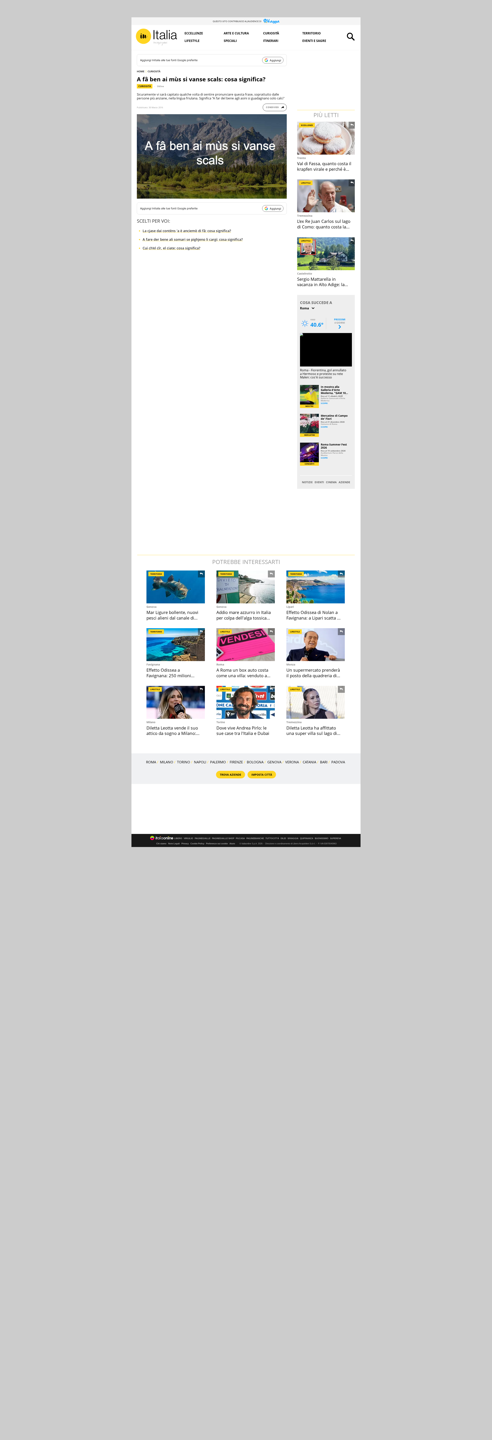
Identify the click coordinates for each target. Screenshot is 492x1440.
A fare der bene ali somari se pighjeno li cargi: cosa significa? (193, 239)
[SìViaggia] (271, 21)
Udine (160, 86)
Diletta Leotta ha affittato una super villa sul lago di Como (311, 733)
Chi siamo (161, 843)
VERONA (292, 762)
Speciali (230, 41)
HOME (140, 71)
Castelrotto (304, 273)
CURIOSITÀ (154, 71)
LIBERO (178, 838)
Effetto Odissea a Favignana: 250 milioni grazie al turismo (168, 675)
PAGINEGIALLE (202, 838)
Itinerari (270, 41)
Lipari (290, 607)
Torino (220, 722)
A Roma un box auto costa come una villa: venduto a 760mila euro (242, 675)
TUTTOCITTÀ (272, 838)
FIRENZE (236, 762)
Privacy (185, 843)
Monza (290, 664)
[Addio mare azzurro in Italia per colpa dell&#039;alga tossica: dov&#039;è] (245, 587)
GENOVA (274, 762)
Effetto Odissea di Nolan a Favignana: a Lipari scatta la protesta (313, 617)
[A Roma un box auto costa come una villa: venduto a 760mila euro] (245, 644)
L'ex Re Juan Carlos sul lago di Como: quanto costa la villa (323, 226)
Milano (150, 722)
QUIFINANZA (306, 838)
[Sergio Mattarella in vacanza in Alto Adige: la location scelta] (326, 253)
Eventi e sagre (314, 41)
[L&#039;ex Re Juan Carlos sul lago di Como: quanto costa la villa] (326, 195)
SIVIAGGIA (293, 838)
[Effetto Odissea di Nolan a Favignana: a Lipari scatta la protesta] (315, 587)
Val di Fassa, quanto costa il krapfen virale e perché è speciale (324, 169)
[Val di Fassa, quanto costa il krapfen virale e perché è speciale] (326, 138)
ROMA (151, 762)
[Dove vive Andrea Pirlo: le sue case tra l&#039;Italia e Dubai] (245, 702)
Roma (220, 664)
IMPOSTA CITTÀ (261, 774)
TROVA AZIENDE (230, 774)
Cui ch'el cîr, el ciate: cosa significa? (171, 248)
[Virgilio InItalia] (156, 37)
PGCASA (240, 838)
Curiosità (271, 33)
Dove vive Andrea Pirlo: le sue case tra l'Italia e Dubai (242, 730)
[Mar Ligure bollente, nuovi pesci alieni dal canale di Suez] (175, 587)
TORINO (183, 762)
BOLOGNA (255, 762)
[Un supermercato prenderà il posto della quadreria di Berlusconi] (315, 644)
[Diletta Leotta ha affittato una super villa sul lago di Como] (315, 702)
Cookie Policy (197, 843)
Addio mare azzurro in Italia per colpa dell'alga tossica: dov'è (243, 617)
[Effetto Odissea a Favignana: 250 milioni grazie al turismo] (175, 644)
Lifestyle (191, 41)
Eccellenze (193, 33)
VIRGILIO (188, 838)
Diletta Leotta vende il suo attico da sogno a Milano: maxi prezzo (172, 733)
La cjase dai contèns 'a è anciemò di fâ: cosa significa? (187, 230)
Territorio (311, 33)
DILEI (283, 838)
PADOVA (338, 762)
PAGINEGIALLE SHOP (223, 838)
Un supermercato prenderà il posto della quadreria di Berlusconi (313, 675)
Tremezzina (304, 215)
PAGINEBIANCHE (255, 838)
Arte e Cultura (236, 33)
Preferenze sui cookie (217, 843)
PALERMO (218, 762)
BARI (323, 762)
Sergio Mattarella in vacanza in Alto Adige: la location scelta (321, 284)
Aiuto (232, 843)
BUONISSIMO (321, 838)
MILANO (166, 762)
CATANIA (309, 762)
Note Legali (174, 843)
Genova (151, 607)
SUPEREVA (335, 838)
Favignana (153, 664)
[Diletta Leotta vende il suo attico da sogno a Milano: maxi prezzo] (175, 702)
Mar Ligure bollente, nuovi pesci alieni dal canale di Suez (172, 617)
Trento (301, 158)
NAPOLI (200, 762)
